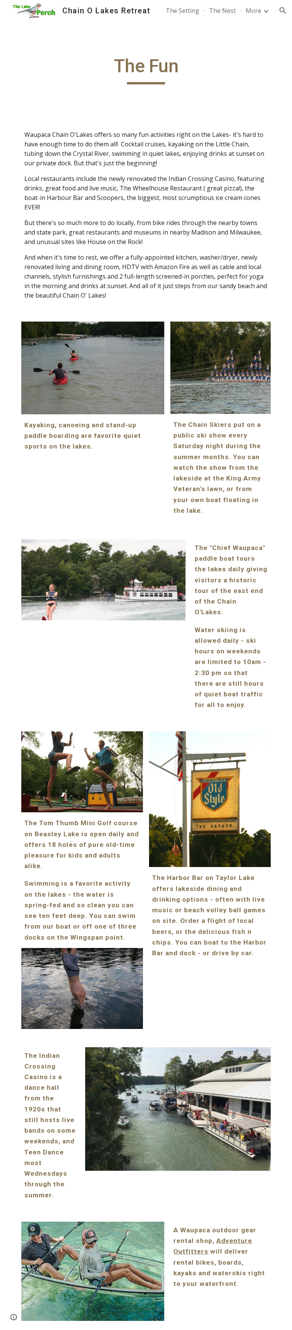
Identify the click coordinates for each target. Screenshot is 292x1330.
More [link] (253, 10)
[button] (283, 11)
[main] (145, 69)
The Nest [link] (222, 10)
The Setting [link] (182, 10)
